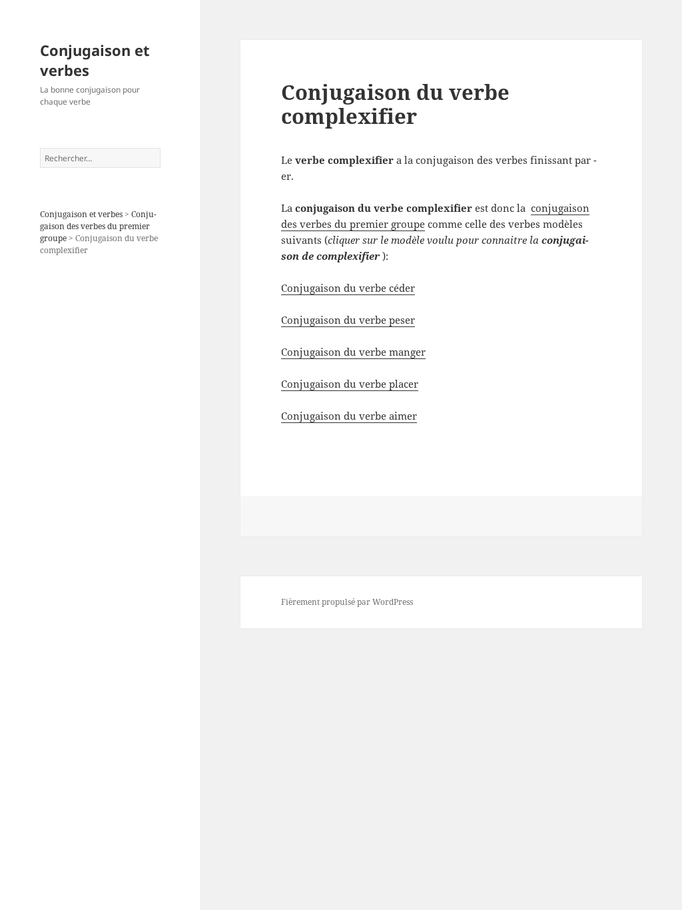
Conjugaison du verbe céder (348, 287)
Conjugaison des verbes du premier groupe (98, 226)
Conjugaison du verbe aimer (349, 415)
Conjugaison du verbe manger (353, 351)
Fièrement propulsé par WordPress (347, 602)
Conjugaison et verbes (95, 60)
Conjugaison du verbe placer (349, 383)
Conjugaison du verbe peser (348, 319)
